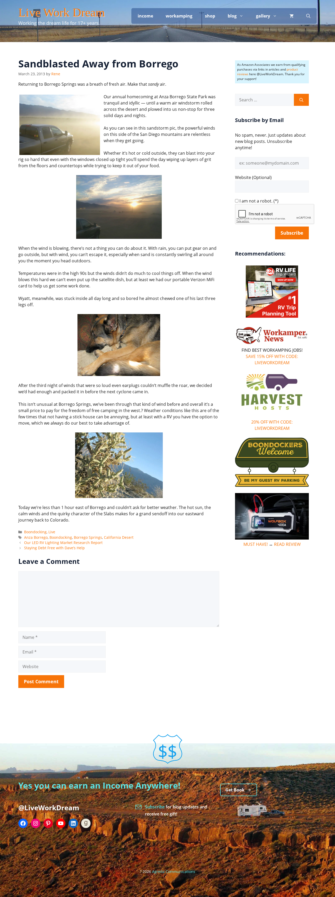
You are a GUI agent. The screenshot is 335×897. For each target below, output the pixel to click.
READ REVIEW (287, 544)
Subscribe (155, 807)
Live (51, 531)
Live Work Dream (61, 12)
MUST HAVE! (255, 544)
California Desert (118, 537)
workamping (179, 16)
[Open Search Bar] (308, 16)
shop (210, 16)
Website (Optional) (253, 177)
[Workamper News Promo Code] (272, 344)
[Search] (301, 100)
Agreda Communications (173, 871)
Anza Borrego (36, 537)
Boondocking (35, 531)
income (145, 16)
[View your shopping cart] (291, 16)
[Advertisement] (272, 632)
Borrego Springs (88, 537)
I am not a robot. (255, 201)
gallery (263, 16)
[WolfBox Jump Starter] (272, 538)
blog (232, 16)
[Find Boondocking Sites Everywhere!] (272, 462)
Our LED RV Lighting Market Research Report (63, 542)
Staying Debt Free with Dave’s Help (54, 547)
